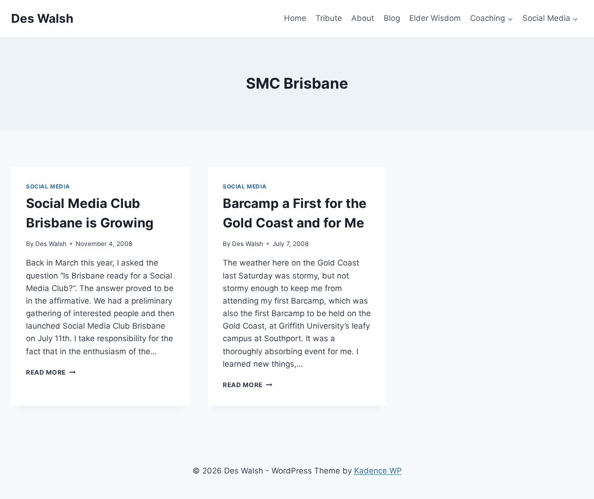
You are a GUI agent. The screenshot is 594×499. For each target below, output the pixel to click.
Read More (51, 372)
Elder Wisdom (435, 18)
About (362, 18)
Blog (392, 18)
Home (295, 18)
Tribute (329, 18)
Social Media (48, 186)
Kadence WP (378, 470)
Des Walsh (50, 243)
